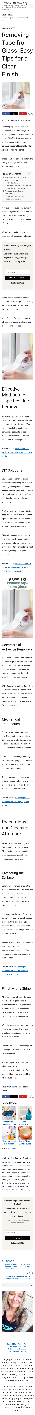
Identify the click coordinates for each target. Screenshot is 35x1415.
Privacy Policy (23, 1344)
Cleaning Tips (16, 1087)
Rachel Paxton (22, 1158)
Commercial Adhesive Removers (19, 185)
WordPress (22, 1386)
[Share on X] (14, 113)
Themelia (6, 1389)
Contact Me (11, 1344)
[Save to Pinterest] (23, 113)
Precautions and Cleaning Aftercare (14, 192)
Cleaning (13, 1148)
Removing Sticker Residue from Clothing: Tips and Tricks (16, 801)
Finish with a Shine (14, 199)
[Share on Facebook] (6, 113)
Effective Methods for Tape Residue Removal (15, 178)
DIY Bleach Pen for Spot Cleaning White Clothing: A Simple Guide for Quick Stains (16, 567)
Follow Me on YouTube (17, 1351)
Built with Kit (17, 283)
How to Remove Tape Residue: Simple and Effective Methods (17, 452)
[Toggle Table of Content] (29, 173)
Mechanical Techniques (16, 188)
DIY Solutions (13, 183)
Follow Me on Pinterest (18, 1346)
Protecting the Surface (16, 196)
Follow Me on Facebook (17, 1349)
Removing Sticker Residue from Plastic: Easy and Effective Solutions (16, 971)
